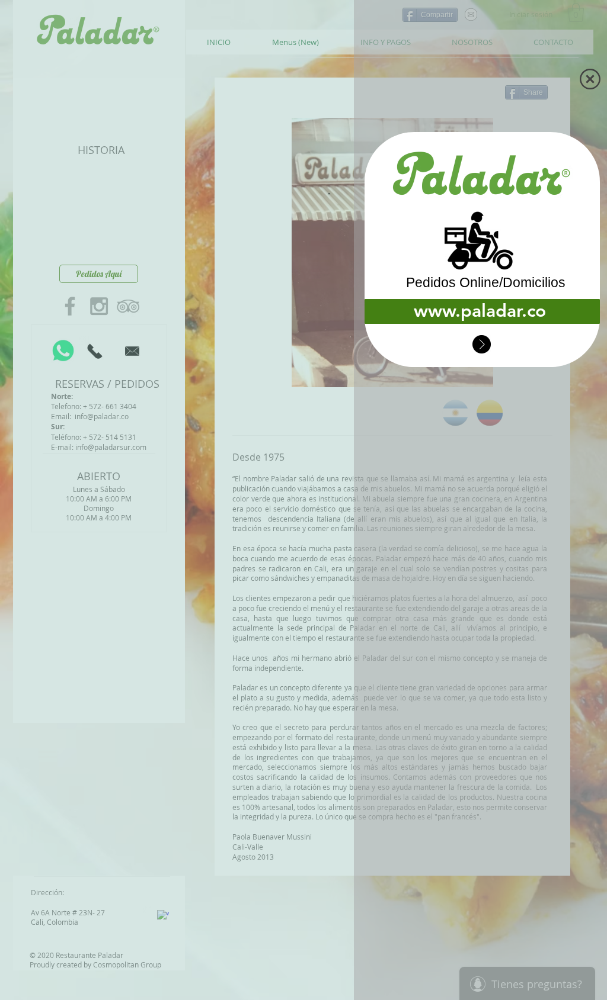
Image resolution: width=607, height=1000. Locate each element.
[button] (590, 79)
